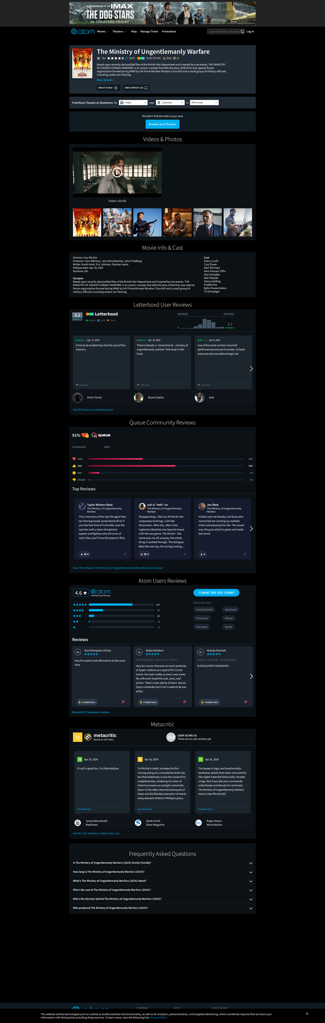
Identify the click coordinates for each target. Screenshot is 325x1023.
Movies (101, 31)
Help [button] (134, 31)
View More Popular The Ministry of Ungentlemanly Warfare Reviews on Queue (118, 568)
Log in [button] (250, 31)
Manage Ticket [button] (149, 31)
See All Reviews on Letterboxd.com (93, 409)
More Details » (105, 80)
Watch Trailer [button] (106, 87)
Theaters (117, 31)
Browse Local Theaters (162, 124)
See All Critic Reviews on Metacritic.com (96, 833)
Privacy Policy (158, 1017)
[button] (133, 102)
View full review (84, 809)
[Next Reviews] (251, 368)
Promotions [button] (169, 31)
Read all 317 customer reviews (90, 712)
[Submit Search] (242, 31)
